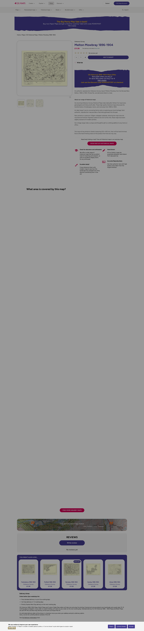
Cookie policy (11, 628)
